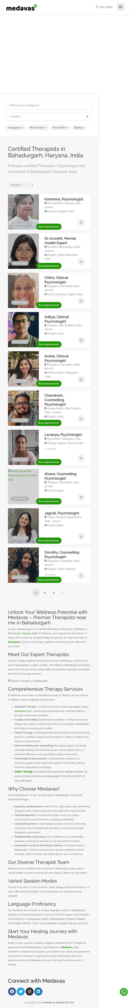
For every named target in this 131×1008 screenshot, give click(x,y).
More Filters (37, 127)
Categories (14, 127)
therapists (14, 642)
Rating (78, 127)
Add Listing (105, 6)
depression (20, 711)
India (34, 633)
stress (76, 706)
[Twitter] (21, 991)
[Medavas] (22, 6)
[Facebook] (12, 991)
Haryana (26, 633)
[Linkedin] (38, 991)
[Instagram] (30, 991)
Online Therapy (23, 771)
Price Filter (59, 127)
